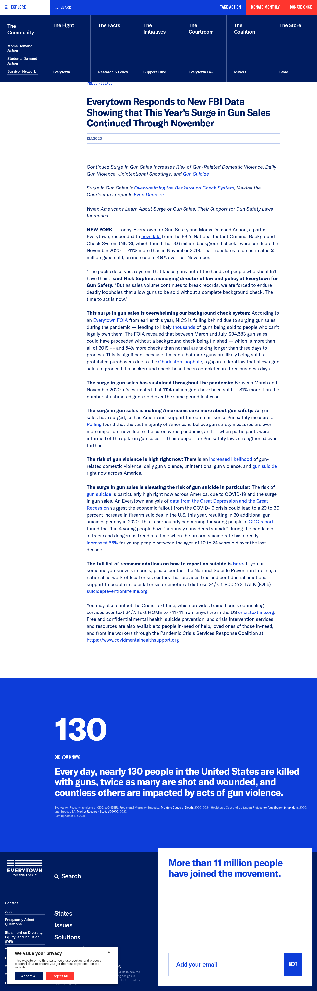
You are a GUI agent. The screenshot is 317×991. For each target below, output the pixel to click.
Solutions (67, 937)
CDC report (261, 522)
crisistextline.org (256, 612)
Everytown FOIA (110, 320)
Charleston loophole (180, 362)
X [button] (109, 952)
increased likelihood (230, 459)
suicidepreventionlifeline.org (117, 591)
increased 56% (102, 543)
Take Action (230, 7)
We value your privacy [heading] (38, 953)
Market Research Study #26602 (97, 811)
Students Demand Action (22, 60)
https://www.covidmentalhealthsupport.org (133, 640)
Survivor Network (21, 71)
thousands (184, 327)
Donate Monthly (265, 7)
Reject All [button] (60, 976)
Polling (94, 424)
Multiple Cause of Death (177, 807)
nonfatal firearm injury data (280, 807)
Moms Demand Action (19, 48)
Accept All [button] (29, 976)
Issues (63, 925)
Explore (18, 7)
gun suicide (264, 466)
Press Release (99, 83)
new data (151, 236)
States (63, 913)
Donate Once (301, 7)
